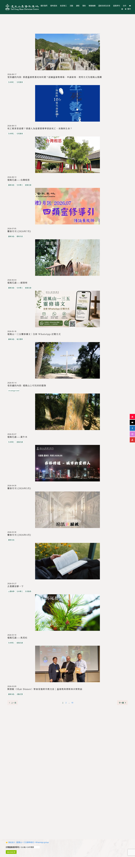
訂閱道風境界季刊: (13, 847)
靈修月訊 (20, 236)
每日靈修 (20, 339)
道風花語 (28, 185)
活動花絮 (20, 694)
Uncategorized (13, 390)
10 (72, 703)
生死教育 (20, 82)
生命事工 (11, 82)
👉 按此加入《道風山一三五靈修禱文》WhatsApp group (27, 842)
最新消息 (11, 185)
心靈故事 (11, 591)
